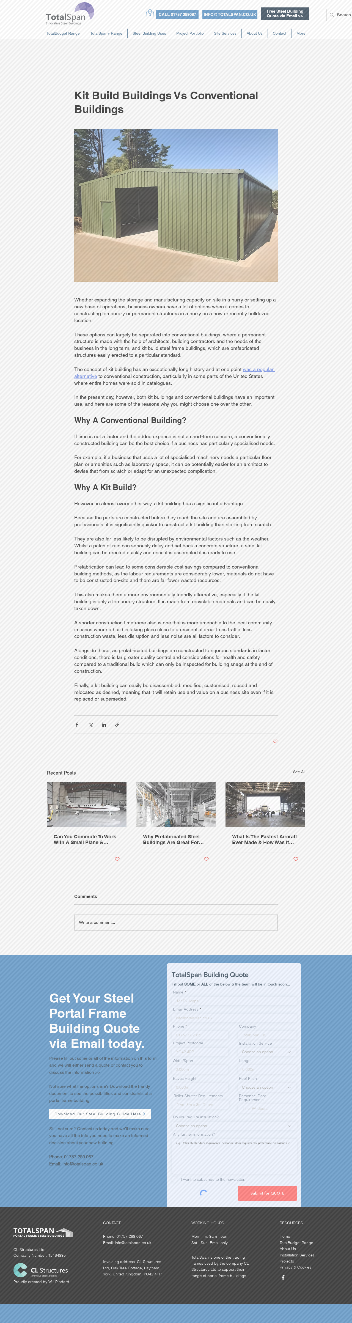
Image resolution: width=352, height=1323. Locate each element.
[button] (290, 1295)
